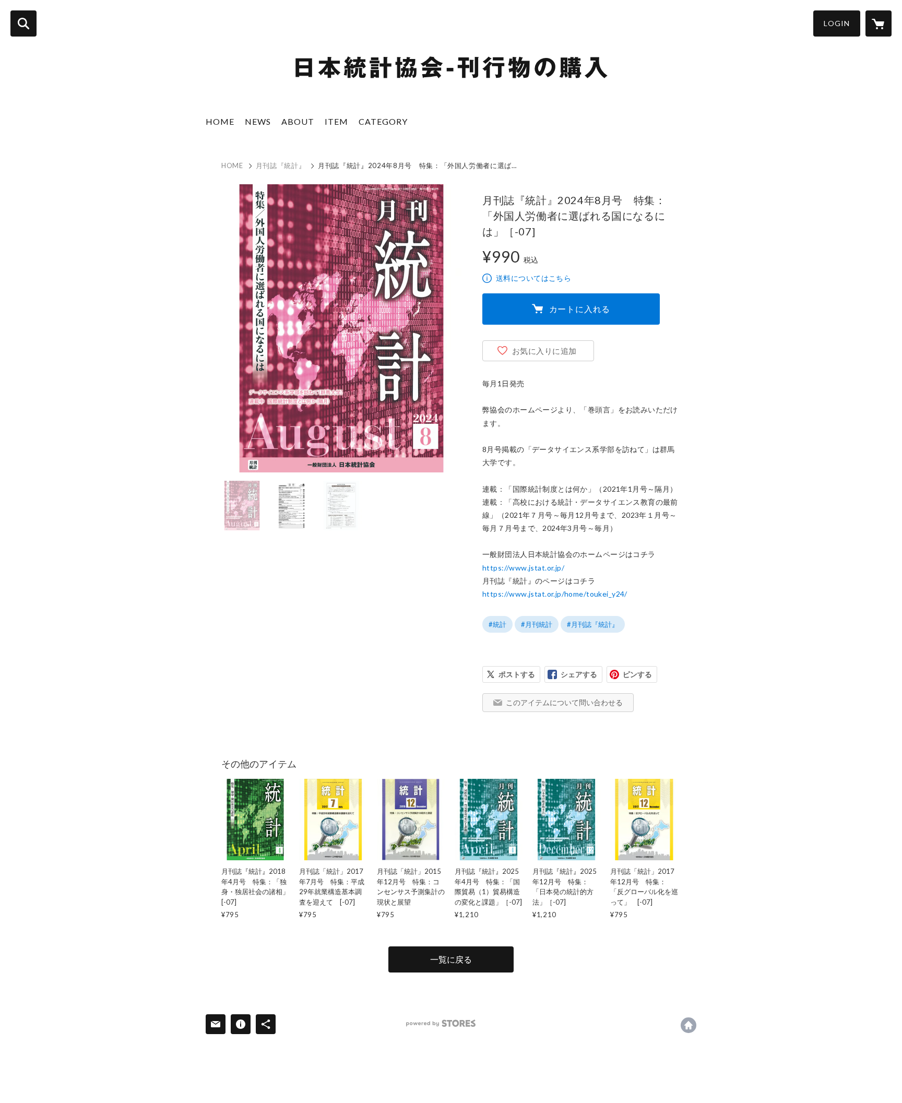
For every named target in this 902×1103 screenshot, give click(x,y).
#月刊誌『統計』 (593, 624)
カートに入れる (580, 309)
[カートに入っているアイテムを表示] (878, 23)
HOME (220, 121)
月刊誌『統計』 (281, 165)
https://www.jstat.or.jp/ (523, 567)
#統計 (497, 624)
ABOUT (297, 121)
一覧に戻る (451, 959)
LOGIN (837, 23)
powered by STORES (441, 1023)
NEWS (258, 121)
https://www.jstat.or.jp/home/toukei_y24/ (554, 593)
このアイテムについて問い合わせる (564, 702)
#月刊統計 (536, 624)
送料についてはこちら (533, 278)
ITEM (336, 121)
